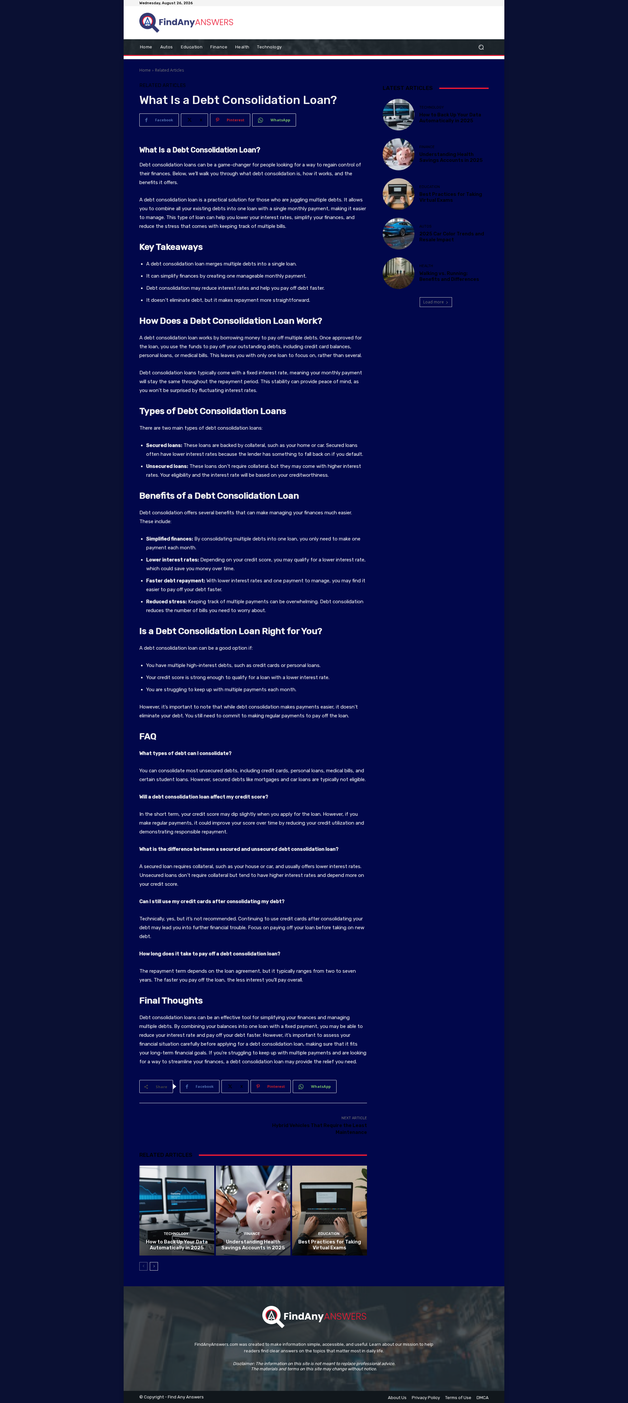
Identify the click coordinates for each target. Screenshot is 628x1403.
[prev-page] (143, 1266)
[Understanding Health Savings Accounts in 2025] (253, 1210)
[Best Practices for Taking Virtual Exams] (329, 1210)
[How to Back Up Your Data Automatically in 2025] (176, 1210)
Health (426, 266)
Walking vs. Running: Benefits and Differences (449, 276)
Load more (433, 302)
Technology (176, 1234)
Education (329, 1234)
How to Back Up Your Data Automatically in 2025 (177, 1245)
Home (145, 70)
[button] (481, 47)
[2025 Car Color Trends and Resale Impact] (398, 233)
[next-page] (154, 1266)
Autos (425, 226)
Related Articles (169, 70)
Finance (252, 1234)
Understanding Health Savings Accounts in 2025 (253, 1245)
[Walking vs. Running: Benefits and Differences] (398, 273)
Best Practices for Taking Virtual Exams (329, 1245)
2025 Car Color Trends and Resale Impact (451, 237)
